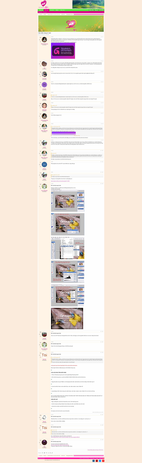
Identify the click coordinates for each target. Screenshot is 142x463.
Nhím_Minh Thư (44, 130)
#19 (102, 439)
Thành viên (62, 10)
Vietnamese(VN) (41, 458)
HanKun (44, 168)
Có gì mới (52, 10)
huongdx (44, 88)
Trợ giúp (96, 458)
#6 (102, 102)
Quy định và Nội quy (86, 458)
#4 (102, 81)
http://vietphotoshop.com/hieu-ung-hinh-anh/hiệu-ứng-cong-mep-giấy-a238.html (65, 437)
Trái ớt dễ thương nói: (55, 126)
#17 (102, 414)
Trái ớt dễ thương (42, 34)
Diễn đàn (46, 10)
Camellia (44, 99)
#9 (102, 140)
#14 (102, 331)
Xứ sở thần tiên (44, 190)
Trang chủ (41, 10)
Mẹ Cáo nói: (54, 430)
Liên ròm (44, 359)
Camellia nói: (54, 105)
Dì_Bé (44, 147)
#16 (102, 352)
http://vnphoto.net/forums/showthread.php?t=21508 (60, 181)
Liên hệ (81, 458)
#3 (102, 71)
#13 (102, 183)
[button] (54, 10)
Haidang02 (44, 109)
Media (57, 10)
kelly (44, 446)
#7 (102, 113)
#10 (102, 150)
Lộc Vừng (44, 78)
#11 (102, 161)
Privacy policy (92, 458)
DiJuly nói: (53, 153)
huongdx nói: (54, 95)
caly (44, 67)
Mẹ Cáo (44, 421)
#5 (102, 92)
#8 (102, 123)
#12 (102, 172)
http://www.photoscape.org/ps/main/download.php (60, 445)
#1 (102, 36)
